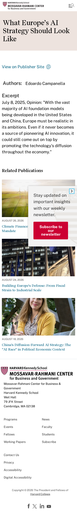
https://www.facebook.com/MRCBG (29, 506)
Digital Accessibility (18, 477)
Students (48, 434)
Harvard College (40, 494)
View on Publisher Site (23, 66)
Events (8, 427)
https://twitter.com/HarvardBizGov (35, 506)
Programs (10, 419)
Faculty (47, 427)
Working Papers (15, 442)
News (46, 419)
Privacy (9, 462)
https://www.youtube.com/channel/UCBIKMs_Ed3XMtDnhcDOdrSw (49, 506)
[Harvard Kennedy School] (25, 5)
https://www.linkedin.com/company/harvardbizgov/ (42, 506)
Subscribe (49, 442)
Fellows (9, 434)
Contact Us (11, 455)
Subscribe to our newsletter (50, 231)
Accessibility (13, 470)
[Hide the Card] (72, 191)
